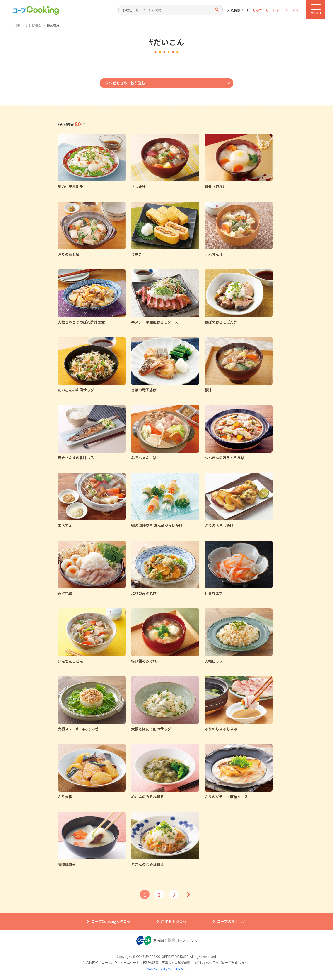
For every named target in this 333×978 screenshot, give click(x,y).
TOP (16, 25)
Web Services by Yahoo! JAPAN (166, 969)
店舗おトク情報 (173, 921)
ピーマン (292, 10)
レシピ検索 (33, 25)
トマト (277, 10)
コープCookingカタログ (110, 921)
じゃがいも (261, 10)
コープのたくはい (231, 921)
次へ (188, 894)
